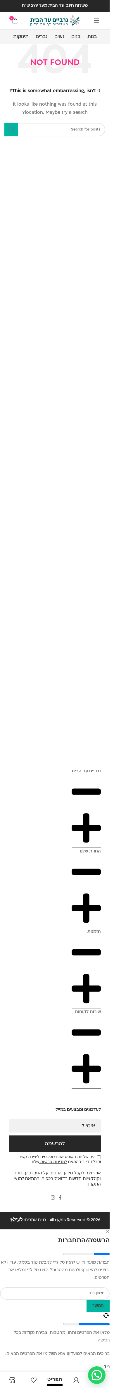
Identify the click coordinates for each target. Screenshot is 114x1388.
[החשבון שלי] (76, 1380)
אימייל (88, 1126)
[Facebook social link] (60, 1198)
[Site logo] (55, 21)
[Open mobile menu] (96, 20)
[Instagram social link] (53, 1198)
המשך (98, 1306)
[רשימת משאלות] (33, 1380)
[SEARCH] (11, 129)
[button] (97, 1375)
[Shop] (12, 1380)
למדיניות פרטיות (53, 1162)
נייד (107, 1367)
